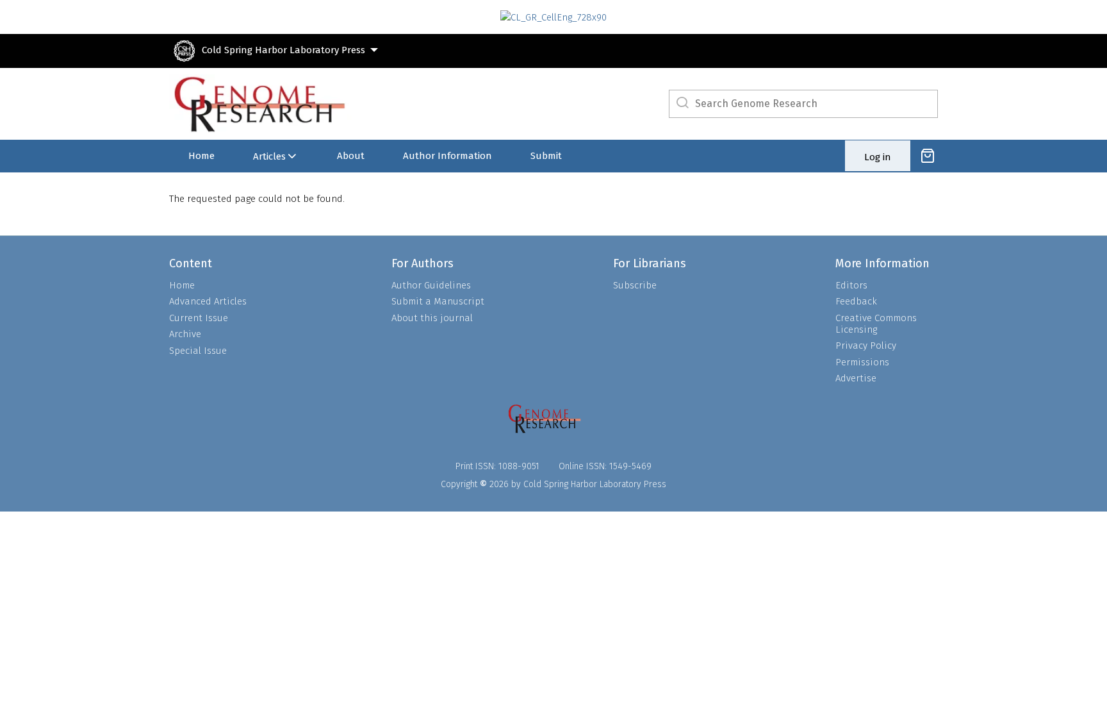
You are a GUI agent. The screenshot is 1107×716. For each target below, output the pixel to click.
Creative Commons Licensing (876, 323)
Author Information (447, 156)
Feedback (856, 301)
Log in (877, 157)
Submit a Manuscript (437, 301)
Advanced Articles (208, 301)
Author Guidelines (431, 285)
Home (201, 156)
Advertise (855, 378)
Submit (546, 156)
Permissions (862, 362)
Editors (851, 285)
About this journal (432, 318)
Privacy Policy (865, 345)
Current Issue (198, 318)
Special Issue (198, 350)
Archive (185, 334)
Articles (269, 156)
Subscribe (635, 285)
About (351, 156)
